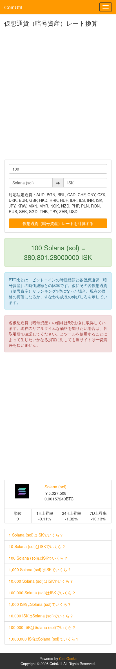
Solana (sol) (55, 486)
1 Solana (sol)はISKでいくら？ (36, 535)
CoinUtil (13, 7)
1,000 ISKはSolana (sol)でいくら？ (40, 604)
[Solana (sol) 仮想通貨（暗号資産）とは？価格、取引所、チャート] (22, 491)
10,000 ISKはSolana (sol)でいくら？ (41, 616)
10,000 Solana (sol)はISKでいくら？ (41, 581)
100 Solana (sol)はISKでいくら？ (38, 558)
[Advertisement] (58, 96)
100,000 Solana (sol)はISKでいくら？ (42, 592)
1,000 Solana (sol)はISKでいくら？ (40, 569)
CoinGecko (68, 658)
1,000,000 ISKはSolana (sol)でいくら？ (44, 639)
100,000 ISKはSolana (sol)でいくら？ (42, 627)
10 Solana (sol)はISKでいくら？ (37, 546)
